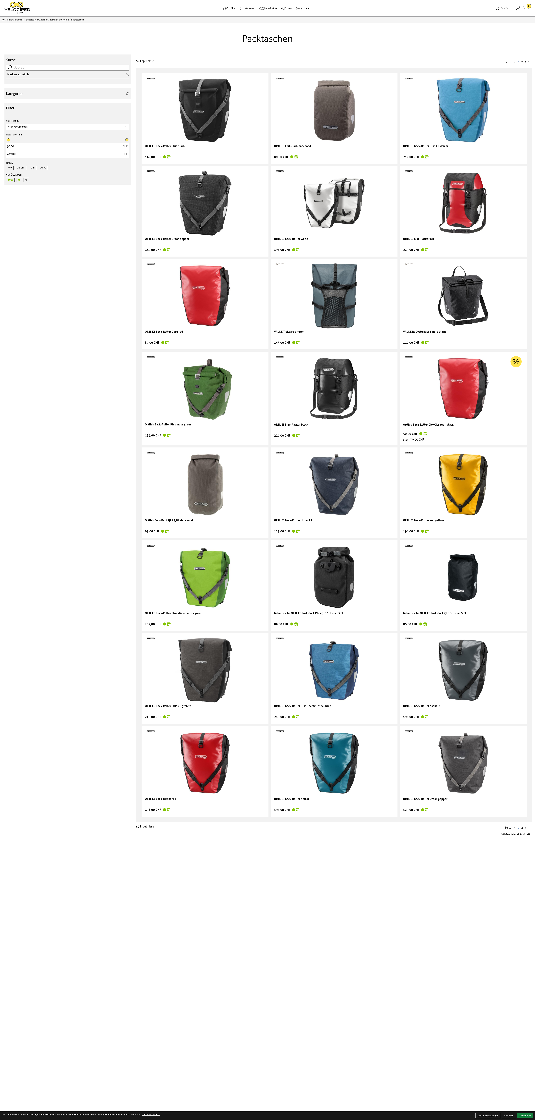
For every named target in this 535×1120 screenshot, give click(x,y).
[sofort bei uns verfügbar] (10, 180)
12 (518, 834)
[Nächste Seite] (529, 62)
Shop (233, 8)
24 (521, 834)
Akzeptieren (525, 1115)
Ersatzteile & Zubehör (37, 20)
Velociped (273, 8)
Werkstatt (250, 8)
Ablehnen (509, 1115)
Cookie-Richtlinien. (151, 1114)
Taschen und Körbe (59, 20)
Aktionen (305, 8)
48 (524, 834)
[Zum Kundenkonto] (518, 8)
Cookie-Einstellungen (488, 1115)
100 (528, 834)
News (289, 8)
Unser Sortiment (15, 20)
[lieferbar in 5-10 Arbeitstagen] (19, 180)
